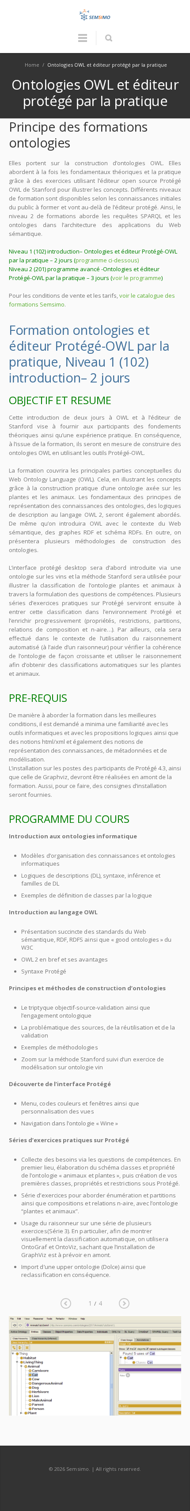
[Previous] (66, 1303)
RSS (95, 1486)
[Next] (124, 1303)
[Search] (108, 38)
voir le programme (136, 278)
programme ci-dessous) (107, 260)
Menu (82, 42)
